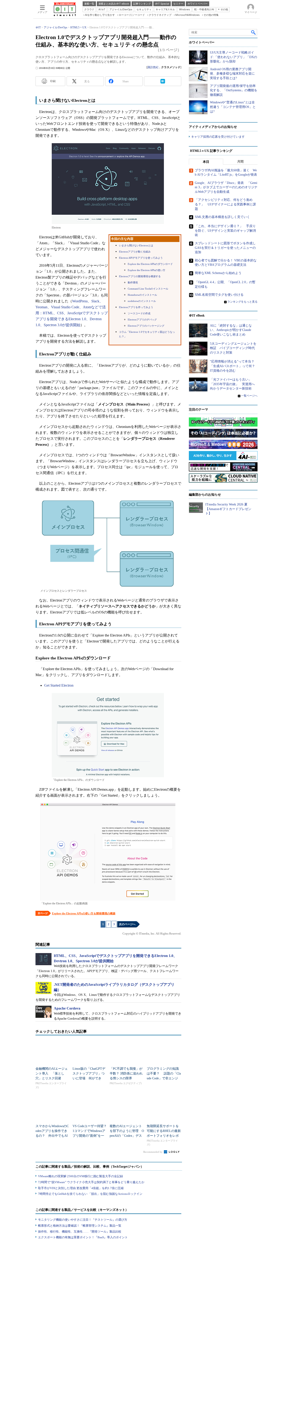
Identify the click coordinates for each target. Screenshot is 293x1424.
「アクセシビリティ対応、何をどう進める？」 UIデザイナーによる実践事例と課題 (225, 204)
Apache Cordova (67, 1008)
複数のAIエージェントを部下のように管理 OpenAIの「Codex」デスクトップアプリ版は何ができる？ (127, 1135)
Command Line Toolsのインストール (148, 288)
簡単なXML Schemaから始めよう (218, 273)
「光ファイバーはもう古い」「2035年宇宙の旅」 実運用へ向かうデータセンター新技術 (232, 384)
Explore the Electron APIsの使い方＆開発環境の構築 (83, 913)
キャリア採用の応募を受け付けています (218, 136)
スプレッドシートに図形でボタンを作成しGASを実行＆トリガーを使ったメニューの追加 (225, 248)
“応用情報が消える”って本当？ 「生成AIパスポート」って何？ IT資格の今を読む (234, 366)
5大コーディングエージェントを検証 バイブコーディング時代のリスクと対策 (233, 348)
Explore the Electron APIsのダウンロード (150, 264)
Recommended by (153, 1151)
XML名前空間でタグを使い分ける (219, 294)
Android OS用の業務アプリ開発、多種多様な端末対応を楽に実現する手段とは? (232, 73)
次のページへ (127, 924)
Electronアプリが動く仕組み (135, 251)
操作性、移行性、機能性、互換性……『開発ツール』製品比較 (79, 1231)
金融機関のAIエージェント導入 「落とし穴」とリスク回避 (51, 1073)
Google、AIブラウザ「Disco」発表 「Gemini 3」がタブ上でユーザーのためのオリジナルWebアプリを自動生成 (226, 187)
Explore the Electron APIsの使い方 (146, 270)
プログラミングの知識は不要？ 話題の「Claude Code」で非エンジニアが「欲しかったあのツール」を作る (164, 1078)
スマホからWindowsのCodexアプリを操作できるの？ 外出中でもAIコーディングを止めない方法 (52, 1135)
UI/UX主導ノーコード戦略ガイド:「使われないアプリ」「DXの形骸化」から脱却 (233, 57)
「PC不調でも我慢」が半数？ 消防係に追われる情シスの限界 (126, 1073)
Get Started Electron (58, 685)
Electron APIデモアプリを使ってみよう (141, 258)
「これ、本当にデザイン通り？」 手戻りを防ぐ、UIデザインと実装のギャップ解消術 (225, 230)
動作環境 (133, 282)
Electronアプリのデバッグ (142, 319)
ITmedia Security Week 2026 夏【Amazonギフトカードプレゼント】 (228, 509)
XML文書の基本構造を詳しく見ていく (222, 217)
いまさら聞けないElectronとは (136, 245)
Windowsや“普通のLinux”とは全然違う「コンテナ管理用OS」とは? (233, 107)
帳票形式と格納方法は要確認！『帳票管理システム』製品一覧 (79, 1225)
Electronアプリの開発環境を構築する (140, 276)
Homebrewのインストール (142, 295)
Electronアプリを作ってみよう (136, 307)
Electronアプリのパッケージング (146, 326)
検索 (253, 32)
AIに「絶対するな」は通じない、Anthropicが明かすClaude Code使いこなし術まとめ (231, 330)
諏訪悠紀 (152, 67)
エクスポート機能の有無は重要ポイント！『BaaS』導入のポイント (83, 1237)
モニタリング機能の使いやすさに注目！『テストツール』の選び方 (82, 1219)
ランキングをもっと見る (242, 301)
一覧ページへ (249, 395)
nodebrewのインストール (142, 301)
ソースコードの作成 (139, 313)
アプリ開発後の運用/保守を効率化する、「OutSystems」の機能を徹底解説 (233, 90)
